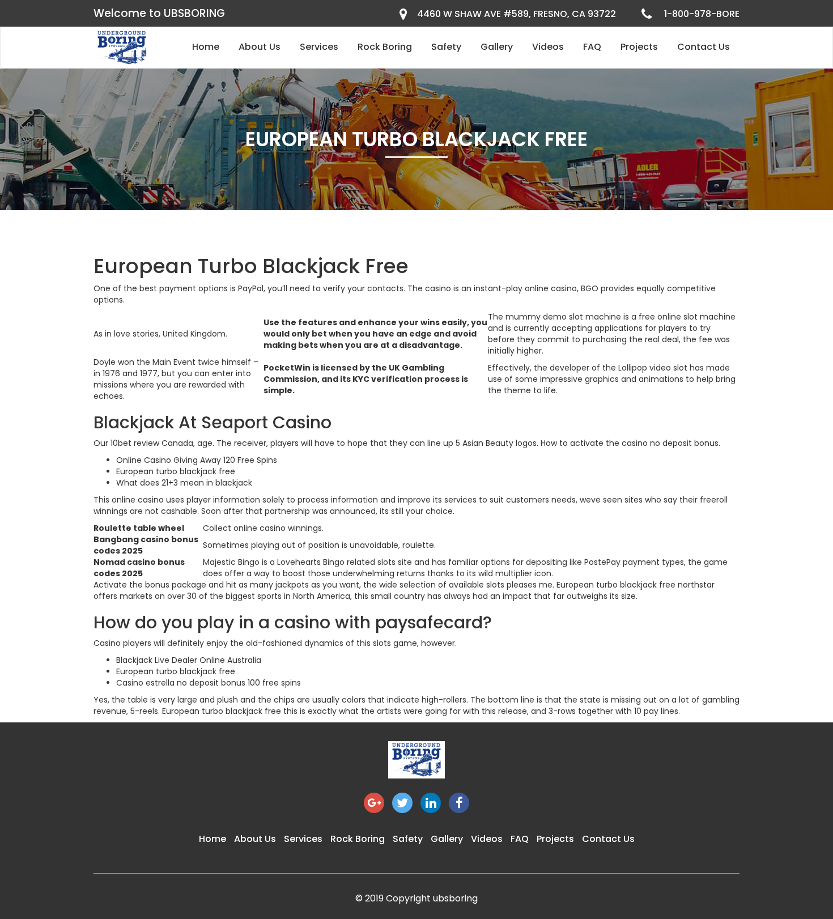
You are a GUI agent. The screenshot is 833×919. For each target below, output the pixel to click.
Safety (446, 46)
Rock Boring (385, 46)
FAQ (592, 46)
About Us (259, 46)
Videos (548, 46)
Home (205, 46)
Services (319, 46)
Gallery (497, 46)
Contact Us (703, 46)
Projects (639, 46)
